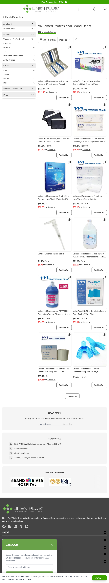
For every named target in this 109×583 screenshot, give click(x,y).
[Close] (51, 544)
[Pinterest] (26, 526)
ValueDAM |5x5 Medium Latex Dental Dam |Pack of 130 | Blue (89, 312)
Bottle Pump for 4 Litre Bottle (51, 253)
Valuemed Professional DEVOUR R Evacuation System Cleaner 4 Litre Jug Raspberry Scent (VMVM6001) (54, 313)
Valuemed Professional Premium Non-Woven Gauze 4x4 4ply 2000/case (87, 198)
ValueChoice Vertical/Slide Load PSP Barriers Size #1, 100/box (54, 140)
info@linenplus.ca (21, 453)
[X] (21, 526)
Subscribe (67, 424)
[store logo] (41, 9)
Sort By (52, 39)
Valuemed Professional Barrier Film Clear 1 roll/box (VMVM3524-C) (53, 370)
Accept (99, 578)
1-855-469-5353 (21, 448)
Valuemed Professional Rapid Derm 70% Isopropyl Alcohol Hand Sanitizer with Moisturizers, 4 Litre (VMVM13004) (89, 255)
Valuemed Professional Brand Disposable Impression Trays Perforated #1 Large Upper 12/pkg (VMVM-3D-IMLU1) (88, 370)
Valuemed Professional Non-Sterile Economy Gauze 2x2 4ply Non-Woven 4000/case (89, 140)
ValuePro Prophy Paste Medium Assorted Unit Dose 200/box (87, 82)
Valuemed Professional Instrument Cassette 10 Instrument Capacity (53, 82)
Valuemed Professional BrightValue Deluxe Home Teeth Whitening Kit (53, 197)
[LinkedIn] (15, 526)
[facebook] (4, 526)
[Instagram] (9, 526)
